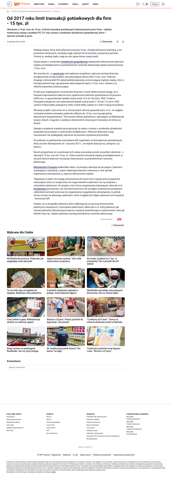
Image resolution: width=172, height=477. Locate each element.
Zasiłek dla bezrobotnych (14, 428)
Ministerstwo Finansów (45, 167)
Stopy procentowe (93, 425)
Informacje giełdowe (53, 422)
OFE (47, 430)
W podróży (63, 4)
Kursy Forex (50, 425)
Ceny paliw (10, 425)
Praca (75, 4)
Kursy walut (91, 428)
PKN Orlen (9, 430)
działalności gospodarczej (74, 61)
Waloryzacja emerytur (13, 419)
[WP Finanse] (24, 4)
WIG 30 (48, 419)
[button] (145, 4)
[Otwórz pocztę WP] (138, 4)
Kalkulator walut (92, 430)
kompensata (40, 188)
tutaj (53, 472)
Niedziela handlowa (13, 422)
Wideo (95, 4)
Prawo (51, 4)
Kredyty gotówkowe (133, 419)
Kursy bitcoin (50, 428)
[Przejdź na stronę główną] (9, 6)
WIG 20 (48, 417)
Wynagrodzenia (92, 439)
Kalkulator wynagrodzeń (95, 433)
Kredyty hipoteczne (133, 424)
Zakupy (85, 4)
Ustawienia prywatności (123, 455)
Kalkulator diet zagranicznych (97, 417)
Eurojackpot (10, 417)
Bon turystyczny (51, 433)
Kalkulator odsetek (93, 419)
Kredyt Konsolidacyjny (134, 429)
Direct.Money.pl (132, 434)
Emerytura (39, 4)
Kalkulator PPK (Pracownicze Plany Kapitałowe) (103, 436)
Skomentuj (107, 41)
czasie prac (58, 73)
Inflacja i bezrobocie (93, 422)
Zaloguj (155, 4)
